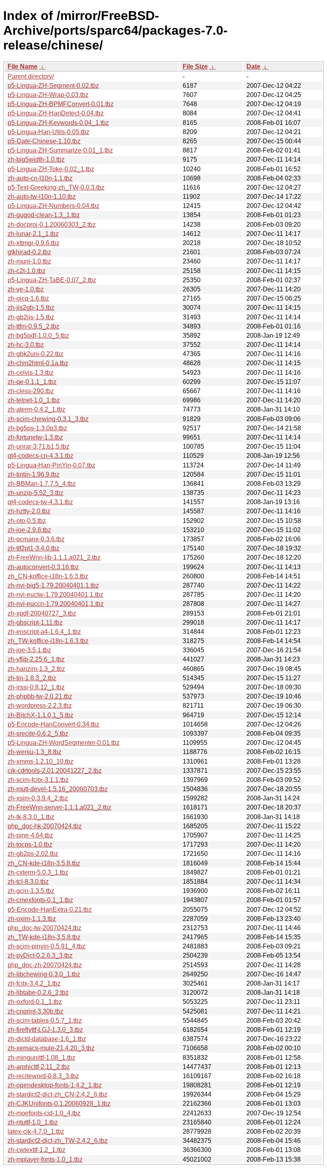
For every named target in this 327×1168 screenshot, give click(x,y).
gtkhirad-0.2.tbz (29, 252)
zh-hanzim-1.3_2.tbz (36, 668)
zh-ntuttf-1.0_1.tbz (33, 1122)
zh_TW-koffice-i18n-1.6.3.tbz (48, 640)
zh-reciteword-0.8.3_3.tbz (43, 1076)
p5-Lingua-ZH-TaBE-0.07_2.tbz (52, 280)
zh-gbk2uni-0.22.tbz (35, 353)
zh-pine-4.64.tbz (30, 835)
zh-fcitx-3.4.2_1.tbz (34, 983)
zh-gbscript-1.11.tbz (35, 622)
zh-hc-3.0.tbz (26, 344)
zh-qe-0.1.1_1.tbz (32, 381)
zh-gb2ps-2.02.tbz (33, 853)
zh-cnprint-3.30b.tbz (35, 1011)
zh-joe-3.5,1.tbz (29, 650)
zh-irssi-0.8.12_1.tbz (36, 687)
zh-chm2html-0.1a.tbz (38, 363)
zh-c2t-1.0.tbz (26, 270)
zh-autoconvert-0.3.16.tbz (43, 567)
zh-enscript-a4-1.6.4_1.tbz (44, 631)
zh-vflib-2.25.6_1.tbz (36, 659)
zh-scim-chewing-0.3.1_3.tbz (48, 419)
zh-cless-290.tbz (31, 391)
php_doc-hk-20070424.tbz (45, 826)
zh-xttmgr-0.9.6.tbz (33, 243)
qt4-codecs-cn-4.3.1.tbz (40, 455)
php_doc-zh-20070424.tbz (45, 965)
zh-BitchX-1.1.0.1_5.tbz (40, 715)
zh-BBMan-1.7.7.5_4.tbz (42, 483)
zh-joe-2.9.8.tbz (29, 530)
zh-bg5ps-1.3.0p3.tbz (37, 428)
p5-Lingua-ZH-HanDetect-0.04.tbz (56, 113)
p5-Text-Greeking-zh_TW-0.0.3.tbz (56, 187)
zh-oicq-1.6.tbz (28, 298)
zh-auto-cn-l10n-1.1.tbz (40, 178)
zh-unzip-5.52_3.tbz (35, 492)
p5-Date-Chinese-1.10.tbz (44, 141)
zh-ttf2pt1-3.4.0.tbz (33, 548)
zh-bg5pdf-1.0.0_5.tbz (38, 335)
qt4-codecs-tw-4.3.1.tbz (40, 502)
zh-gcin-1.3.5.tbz (31, 890)
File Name (22, 66)
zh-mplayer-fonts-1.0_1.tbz (45, 1159)
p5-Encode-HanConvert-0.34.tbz (53, 724)
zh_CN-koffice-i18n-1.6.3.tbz (48, 576)
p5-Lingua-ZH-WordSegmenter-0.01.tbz (64, 742)
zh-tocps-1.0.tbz (30, 844)
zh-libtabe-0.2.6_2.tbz (38, 992)
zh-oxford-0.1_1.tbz (35, 1001)
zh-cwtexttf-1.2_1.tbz (36, 1149)
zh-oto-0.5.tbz (27, 520)
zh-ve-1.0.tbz (26, 289)
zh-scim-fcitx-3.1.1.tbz (38, 779)
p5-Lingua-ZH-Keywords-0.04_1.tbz (58, 122)
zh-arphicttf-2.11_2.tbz (39, 1066)
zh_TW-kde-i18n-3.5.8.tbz (44, 937)
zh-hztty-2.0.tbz (29, 511)
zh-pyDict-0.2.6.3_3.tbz (40, 955)
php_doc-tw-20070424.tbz (44, 928)
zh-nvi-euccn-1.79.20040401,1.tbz (56, 603)
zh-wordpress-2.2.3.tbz (40, 705)
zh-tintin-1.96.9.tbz (33, 474)
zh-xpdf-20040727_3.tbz (42, 613)
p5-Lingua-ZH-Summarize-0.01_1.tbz (60, 150)
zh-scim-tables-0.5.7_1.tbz (45, 1020)
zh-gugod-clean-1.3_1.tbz (44, 215)
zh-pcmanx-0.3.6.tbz (36, 539)
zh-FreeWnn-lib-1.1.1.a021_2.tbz (54, 557)
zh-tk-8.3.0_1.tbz (31, 817)
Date (253, 66)
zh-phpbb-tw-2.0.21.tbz (40, 696)
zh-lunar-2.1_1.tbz (33, 233)
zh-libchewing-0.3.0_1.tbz (44, 974)
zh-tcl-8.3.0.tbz (28, 881)
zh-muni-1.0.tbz (29, 261)
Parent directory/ (31, 76)
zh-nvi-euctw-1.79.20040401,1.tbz (55, 594)
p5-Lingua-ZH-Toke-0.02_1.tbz (51, 169)
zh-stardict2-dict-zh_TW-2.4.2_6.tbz (58, 1140)
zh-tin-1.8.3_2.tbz (32, 678)
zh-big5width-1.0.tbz (36, 159)
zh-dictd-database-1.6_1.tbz (47, 1038)
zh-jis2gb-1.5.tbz (31, 307)
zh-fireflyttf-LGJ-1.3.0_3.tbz (45, 1029)
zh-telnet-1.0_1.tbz (34, 400)
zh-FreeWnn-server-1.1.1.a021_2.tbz (59, 807)
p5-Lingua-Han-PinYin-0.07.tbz (51, 465)
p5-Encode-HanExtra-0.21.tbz (50, 909)
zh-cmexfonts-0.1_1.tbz (40, 900)
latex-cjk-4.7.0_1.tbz (36, 1131)
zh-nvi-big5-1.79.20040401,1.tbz (53, 585)
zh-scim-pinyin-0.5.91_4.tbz (46, 946)
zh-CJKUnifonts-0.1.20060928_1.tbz (59, 1103)
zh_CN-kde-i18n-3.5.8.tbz (44, 863)
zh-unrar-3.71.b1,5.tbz (38, 446)
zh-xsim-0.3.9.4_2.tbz (38, 798)
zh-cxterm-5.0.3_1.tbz (38, 872)
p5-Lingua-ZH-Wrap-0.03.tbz (48, 94)
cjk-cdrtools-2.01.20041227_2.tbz (55, 770)
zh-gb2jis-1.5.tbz (31, 317)
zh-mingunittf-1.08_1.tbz (41, 1057)
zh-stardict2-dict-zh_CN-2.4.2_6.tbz (57, 1094)
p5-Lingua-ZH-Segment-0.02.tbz (53, 85)
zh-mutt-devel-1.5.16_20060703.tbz (58, 789)
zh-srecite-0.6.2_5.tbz (38, 733)
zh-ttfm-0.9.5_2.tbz (33, 326)
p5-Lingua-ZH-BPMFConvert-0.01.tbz (61, 104)
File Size (195, 66)
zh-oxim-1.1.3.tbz (32, 918)
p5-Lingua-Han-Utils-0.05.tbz (48, 132)
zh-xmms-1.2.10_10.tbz (40, 761)
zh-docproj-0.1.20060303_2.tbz (52, 224)
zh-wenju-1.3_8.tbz (34, 751)
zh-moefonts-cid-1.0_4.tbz (44, 1113)
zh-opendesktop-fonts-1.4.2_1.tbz (55, 1085)
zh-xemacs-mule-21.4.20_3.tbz (51, 1048)
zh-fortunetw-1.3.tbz (35, 437)
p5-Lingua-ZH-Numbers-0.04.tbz (53, 205)
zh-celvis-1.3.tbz (30, 372)
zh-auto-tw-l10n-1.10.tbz (42, 196)
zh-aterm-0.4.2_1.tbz (36, 409)
